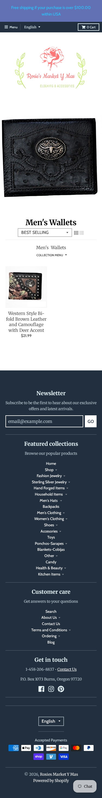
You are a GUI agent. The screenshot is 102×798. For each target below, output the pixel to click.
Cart (91, 27)
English (30, 27)
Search (51, 611)
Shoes (49, 524)
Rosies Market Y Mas (59, 774)
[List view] (81, 232)
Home (51, 463)
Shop (49, 469)
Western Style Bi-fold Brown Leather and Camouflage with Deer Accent (26, 322)
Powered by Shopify (51, 780)
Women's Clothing (49, 518)
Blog (51, 642)
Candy (51, 561)
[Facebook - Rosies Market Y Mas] (41, 689)
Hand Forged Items (49, 487)
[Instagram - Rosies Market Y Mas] (51, 689)
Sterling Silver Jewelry (49, 482)
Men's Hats (49, 500)
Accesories (49, 531)
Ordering (49, 635)
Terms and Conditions (49, 629)
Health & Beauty (49, 567)
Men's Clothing (49, 512)
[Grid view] (76, 232)
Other (49, 555)
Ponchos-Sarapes (49, 543)
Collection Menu (49, 255)
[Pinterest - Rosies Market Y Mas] (61, 689)
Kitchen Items (49, 574)
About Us (49, 617)
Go (91, 421)
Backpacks (51, 506)
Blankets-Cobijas (51, 549)
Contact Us (51, 623)
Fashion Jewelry (49, 475)
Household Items (49, 494)
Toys (51, 537)
